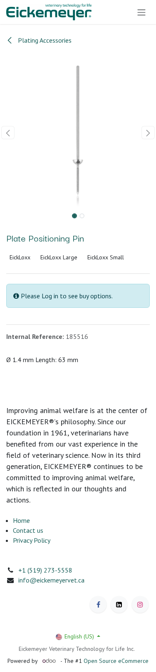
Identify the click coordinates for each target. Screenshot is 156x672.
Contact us (28, 530)
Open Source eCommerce (116, 661)
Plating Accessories (44, 40)
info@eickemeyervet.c (49, 580)
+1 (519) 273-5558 (45, 570)
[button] (8, 132)
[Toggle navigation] (141, 12)
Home (21, 520)
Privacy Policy (31, 540)
